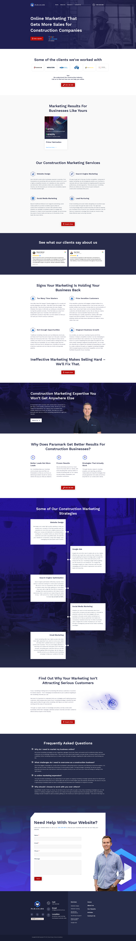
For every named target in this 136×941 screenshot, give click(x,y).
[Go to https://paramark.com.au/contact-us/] (57, 916)
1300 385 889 (62, 827)
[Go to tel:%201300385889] (98, 4)
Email (36, 843)
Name (36, 835)
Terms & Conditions (58, 937)
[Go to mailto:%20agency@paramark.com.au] (57, 909)
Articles (90, 912)
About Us (62, 4)
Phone (36, 851)
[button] (73, 4)
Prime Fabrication (53, 142)
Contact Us (78, 4)
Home (56, 4)
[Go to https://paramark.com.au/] (37, 5)
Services (69, 4)
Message (37, 859)
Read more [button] (35, 264)
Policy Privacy (50, 937)
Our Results (91, 909)
